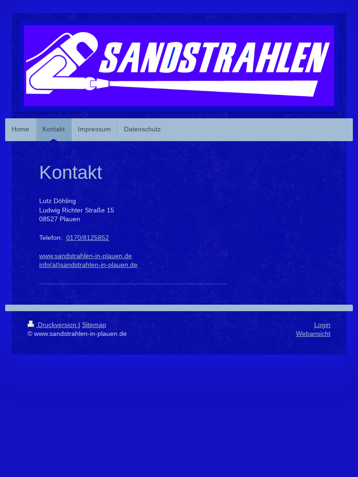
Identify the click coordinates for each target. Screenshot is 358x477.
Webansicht (313, 333)
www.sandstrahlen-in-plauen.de (85, 255)
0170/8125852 (87, 237)
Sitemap (94, 324)
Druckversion (57, 324)
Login (322, 324)
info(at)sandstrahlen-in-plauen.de (88, 264)
